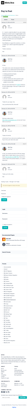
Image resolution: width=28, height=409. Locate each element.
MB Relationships (7, 307)
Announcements (7, 267)
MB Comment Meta (8, 283)
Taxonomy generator (19, 373)
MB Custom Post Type (9, 287)
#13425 (24, 55)
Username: (3, 190)
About (2, 368)
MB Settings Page (8, 314)
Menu (24, 2)
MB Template (7, 320)
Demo (15, 368)
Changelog (3, 374)
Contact (3, 376)
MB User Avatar (7, 332)
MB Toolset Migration (8, 328)
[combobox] (14, 256)
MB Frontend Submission (10, 15)
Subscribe (23, 397)
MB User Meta (7, 334)
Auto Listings (4, 386)
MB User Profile (7, 336)
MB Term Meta (7, 322)
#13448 (24, 108)
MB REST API (7, 310)
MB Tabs (6, 318)
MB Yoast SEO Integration (9, 340)
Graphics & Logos (5, 378)
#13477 (24, 144)
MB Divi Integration (8, 291)
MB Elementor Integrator (9, 293)
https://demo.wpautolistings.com (9, 120)
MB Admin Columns (8, 273)
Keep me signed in (6, 196)
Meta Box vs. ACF (18, 383)
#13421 (24, 22)
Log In (4, 199)
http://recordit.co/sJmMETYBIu (12, 156)
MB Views (6, 338)
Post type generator (18, 371)
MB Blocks (6, 277)
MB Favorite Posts (8, 297)
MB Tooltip (6, 330)
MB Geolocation (7, 301)
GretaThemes (4, 385)
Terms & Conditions (22, 404)
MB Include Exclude (8, 305)
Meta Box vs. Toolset (19, 385)
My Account (3, 370)
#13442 (24, 92)
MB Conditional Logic (8, 285)
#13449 (24, 125)
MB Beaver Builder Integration (10, 275)
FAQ (2, 373)
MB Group (6, 303)
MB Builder (6, 279)
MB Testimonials (7, 324)
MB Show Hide (7, 316)
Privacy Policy (15, 404)
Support (2, 15)
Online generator (18, 370)
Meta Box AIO (7, 342)
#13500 (24, 164)
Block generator (18, 374)
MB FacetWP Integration (9, 295)
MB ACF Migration (8, 271)
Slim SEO (3, 383)
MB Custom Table (8, 289)
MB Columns (6, 281)
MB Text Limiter (7, 326)
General (5, 269)
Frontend (18, 84)
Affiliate (2, 371)
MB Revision (6, 312)
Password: (3, 193)
